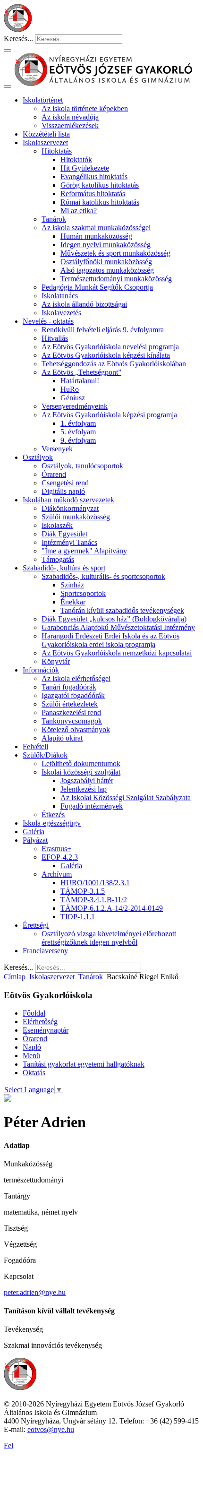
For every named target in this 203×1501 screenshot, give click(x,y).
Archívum (57, 874)
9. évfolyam (78, 440)
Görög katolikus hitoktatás (99, 185)
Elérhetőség (40, 1022)
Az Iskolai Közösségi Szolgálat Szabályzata (125, 798)
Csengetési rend (65, 483)
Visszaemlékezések (70, 125)
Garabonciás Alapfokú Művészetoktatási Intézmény (118, 627)
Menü (31, 1056)
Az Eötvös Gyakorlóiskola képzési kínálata (106, 355)
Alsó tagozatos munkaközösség (107, 270)
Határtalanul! (79, 381)
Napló (32, 1047)
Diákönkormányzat (70, 508)
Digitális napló (63, 491)
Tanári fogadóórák (69, 687)
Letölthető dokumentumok (81, 763)
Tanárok (54, 219)
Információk (41, 670)
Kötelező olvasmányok (76, 729)
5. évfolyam (78, 432)
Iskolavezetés (61, 313)
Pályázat (35, 840)
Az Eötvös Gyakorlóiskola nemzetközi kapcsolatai (117, 653)
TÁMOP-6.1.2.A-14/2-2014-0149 (111, 908)
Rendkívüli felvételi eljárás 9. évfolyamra (103, 330)
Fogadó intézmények (91, 806)
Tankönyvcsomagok (72, 721)
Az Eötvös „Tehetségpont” (81, 372)
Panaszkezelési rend (71, 712)
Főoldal (34, 1013)
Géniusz (72, 398)
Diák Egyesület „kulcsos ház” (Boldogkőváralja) (114, 619)
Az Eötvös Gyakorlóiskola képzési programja (109, 415)
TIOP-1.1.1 (77, 917)
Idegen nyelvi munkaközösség (105, 245)
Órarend (54, 474)
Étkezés (53, 815)
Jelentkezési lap (83, 789)
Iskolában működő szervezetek (68, 500)
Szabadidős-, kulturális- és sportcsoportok (103, 576)
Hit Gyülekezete (84, 168)
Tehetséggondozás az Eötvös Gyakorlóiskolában (114, 364)
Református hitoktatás (92, 194)
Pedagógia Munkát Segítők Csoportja (97, 287)
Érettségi (36, 925)
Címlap (14, 977)
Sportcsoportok (83, 593)
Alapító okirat (62, 738)
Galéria (33, 832)
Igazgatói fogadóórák (73, 695)
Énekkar (72, 602)
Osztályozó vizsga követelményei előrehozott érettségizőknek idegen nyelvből (109, 938)
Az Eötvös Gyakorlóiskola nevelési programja (110, 347)
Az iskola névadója (70, 117)
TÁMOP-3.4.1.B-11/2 (93, 900)
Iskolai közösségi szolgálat (81, 772)
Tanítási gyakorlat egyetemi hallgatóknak (83, 1064)
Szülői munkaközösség (76, 517)
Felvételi (35, 746)
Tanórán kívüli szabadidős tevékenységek (122, 610)
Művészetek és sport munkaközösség (115, 253)
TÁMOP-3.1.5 (82, 891)
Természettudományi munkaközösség (116, 279)
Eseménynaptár (45, 1030)
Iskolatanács (60, 296)
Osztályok (38, 457)
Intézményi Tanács (69, 542)
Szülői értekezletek (70, 704)
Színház (72, 585)
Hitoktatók (76, 159)
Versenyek (57, 449)
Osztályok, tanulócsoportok (82, 466)
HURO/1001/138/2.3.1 (95, 883)
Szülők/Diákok (45, 755)
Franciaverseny (45, 951)
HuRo (69, 389)
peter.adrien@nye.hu (35, 1292)
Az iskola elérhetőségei (76, 678)
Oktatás (34, 1073)
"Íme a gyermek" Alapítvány (84, 551)
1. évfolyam (78, 423)
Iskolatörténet (43, 100)
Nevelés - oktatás (48, 321)
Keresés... (18, 39)
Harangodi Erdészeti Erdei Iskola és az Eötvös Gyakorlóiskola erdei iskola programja (110, 640)
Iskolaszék (57, 525)
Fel (8, 1445)
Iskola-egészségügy (52, 823)
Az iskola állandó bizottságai (84, 304)
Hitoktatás (57, 151)
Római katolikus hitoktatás (99, 202)
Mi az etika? (78, 211)
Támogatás (58, 559)
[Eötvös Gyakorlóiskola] (20, 1388)
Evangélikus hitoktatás (93, 177)
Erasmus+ (56, 849)
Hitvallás (55, 338)
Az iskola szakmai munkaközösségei (96, 228)
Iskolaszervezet (45, 142)
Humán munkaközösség (96, 236)
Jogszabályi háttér (86, 780)
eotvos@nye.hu (50, 1429)
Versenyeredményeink (75, 406)
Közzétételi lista (46, 134)
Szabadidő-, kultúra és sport (64, 568)
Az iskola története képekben (85, 108)
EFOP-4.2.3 (60, 857)
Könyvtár (56, 661)
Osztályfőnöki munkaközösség (106, 262)
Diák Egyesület (64, 534)
